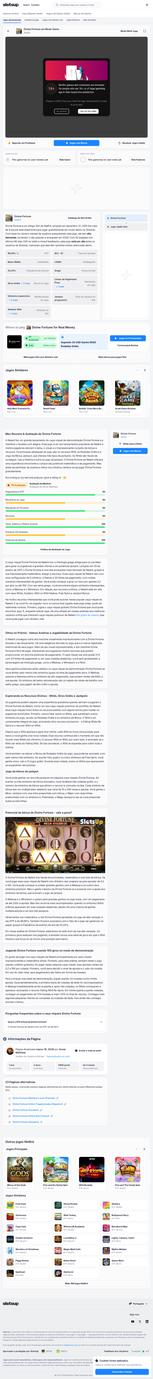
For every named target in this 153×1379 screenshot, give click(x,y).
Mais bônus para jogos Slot (112, 357)
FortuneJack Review (128, 345)
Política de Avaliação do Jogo (55, 549)
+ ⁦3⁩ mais (25, 283)
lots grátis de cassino (87, 615)
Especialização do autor (58, 1056)
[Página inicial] (11, 5)
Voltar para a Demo (132, 443)
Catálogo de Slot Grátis (79, 218)
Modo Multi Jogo (129, 31)
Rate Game (64, 159)
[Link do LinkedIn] (147, 1322)
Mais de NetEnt (89, 20)
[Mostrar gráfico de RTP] (17, 253)
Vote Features (138, 159)
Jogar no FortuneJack (130, 338)
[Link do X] (140, 1322)
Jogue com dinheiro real (52, 20)
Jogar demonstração (12, 20)
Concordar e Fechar (122, 1371)
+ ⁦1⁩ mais (60, 286)
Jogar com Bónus (78, 143)
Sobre (26, 5)
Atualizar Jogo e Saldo (133, 143)
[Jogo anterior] (137, 370)
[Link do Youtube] (133, 1322)
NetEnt (17, 220)
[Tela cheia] (145, 31)
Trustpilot (140, 1351)
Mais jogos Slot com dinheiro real (41, 357)
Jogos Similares (73, 20)
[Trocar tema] (147, 5)
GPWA (49, 1351)
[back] (8, 31)
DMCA (64, 1351)
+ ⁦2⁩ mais (13, 300)
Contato (35, 5)
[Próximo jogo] (145, 370)
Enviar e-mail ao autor (90, 1050)
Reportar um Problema (23, 143)
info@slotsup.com (70, 1345)
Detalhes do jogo (32, 20)
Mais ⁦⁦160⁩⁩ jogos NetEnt (76, 1283)
